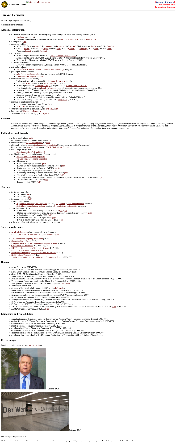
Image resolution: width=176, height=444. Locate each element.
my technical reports (34, 143)
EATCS (29, 83)
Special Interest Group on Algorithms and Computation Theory (37, 257)
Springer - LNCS (63, 55)
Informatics (59, 288)
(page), (46, 48)
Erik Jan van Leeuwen (31, 111)
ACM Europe (49, 83)
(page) (36, 46)
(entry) (28, 51)
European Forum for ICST (76, 86)
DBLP (48, 147)
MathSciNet (57, 147)
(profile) (110, 46)
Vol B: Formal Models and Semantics (31, 159)
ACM (93, 39)
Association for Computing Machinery (27, 239)
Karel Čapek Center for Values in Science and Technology (40, 69)
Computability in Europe (21, 241)
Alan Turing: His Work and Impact (30, 152)
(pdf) (25, 42)
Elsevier (87, 39)
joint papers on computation (45, 145)
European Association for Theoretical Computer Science (34, 243)
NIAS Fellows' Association (22, 255)
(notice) (49, 46)
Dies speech (65, 283)
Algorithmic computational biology (30, 206)
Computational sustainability (65, 206)
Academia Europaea (19, 232)
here (48, 143)
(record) (60, 46)
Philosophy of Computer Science (29, 76)
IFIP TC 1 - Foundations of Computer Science (30, 248)
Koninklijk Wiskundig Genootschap (26, 250)
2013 (114, 306)
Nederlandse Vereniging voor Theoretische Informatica (33, 253)
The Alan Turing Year (56, 81)
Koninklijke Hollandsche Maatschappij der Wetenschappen (35, 234)
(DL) (24, 46)
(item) (109, 48)
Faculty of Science (48, 88)
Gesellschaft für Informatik (22, 246)
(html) (93, 46)
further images (34, 345)
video (74, 55)
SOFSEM (20, 106)
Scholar (66, 147)
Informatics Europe (42, 86)
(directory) (83, 48)
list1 (47, 109)
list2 (51, 109)
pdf (49, 104)
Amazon (30, 147)
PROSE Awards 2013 (70, 39)
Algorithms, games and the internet (70, 204)
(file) (96, 48)
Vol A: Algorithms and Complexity (30, 156)
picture (31, 37)
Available (20, 37)
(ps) (60, 210)
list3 (56, 109)
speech (46, 113)
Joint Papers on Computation (28, 74)
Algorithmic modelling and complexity (32, 204)
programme (62, 99)
